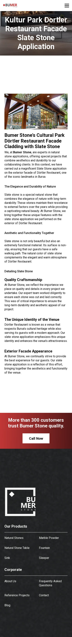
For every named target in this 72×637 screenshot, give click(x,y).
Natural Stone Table (17, 548)
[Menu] (66, 5)
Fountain (44, 548)
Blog (7, 605)
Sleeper (44, 558)
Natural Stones (13, 538)
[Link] (10, 5)
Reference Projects (17, 595)
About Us (10, 581)
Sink (7, 558)
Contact (44, 595)
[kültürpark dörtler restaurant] (39, 111)
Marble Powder (49, 538)
